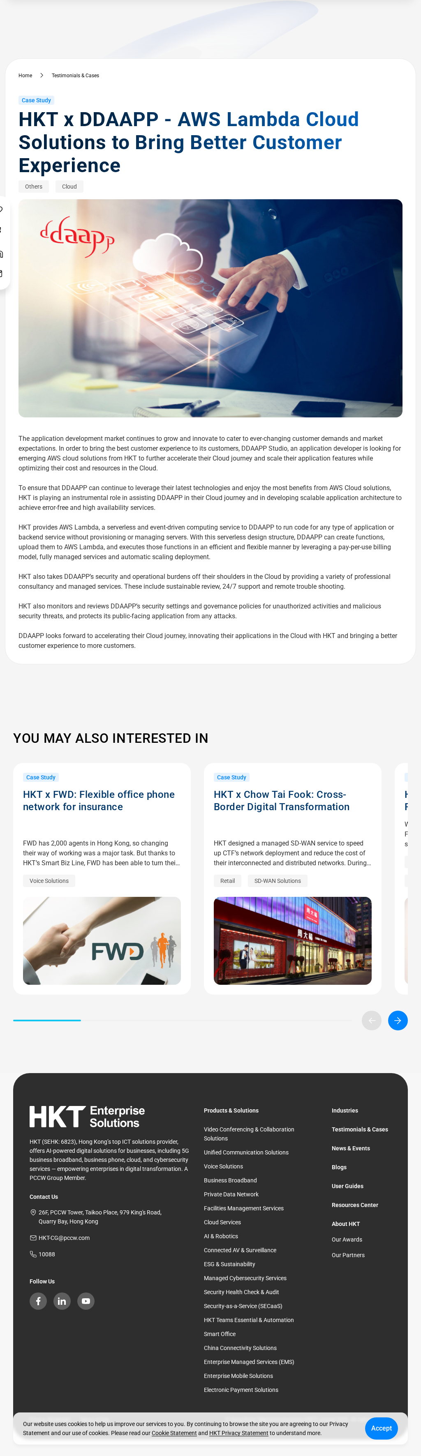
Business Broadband (230, 1180)
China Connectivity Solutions (240, 1348)
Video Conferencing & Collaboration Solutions (249, 1134)
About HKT (346, 1224)
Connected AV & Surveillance (240, 1250)
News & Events (351, 1148)
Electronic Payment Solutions (241, 1390)
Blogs (339, 1167)
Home (25, 75)
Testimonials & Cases (75, 75)
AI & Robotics (221, 1236)
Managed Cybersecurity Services (245, 1278)
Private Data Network (231, 1194)
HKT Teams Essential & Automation (249, 1320)
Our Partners (348, 1255)
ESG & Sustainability (229, 1264)
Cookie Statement (174, 1433)
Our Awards (347, 1239)
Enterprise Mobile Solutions (238, 1376)
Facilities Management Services (244, 1208)
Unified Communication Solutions (246, 1152)
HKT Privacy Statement (238, 1433)
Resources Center (355, 1205)
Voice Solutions (223, 1166)
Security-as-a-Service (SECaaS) (243, 1306)
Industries (345, 1110)
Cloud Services (222, 1222)
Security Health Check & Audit (241, 1292)
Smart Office (220, 1334)
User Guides (347, 1186)
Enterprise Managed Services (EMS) (249, 1362)
